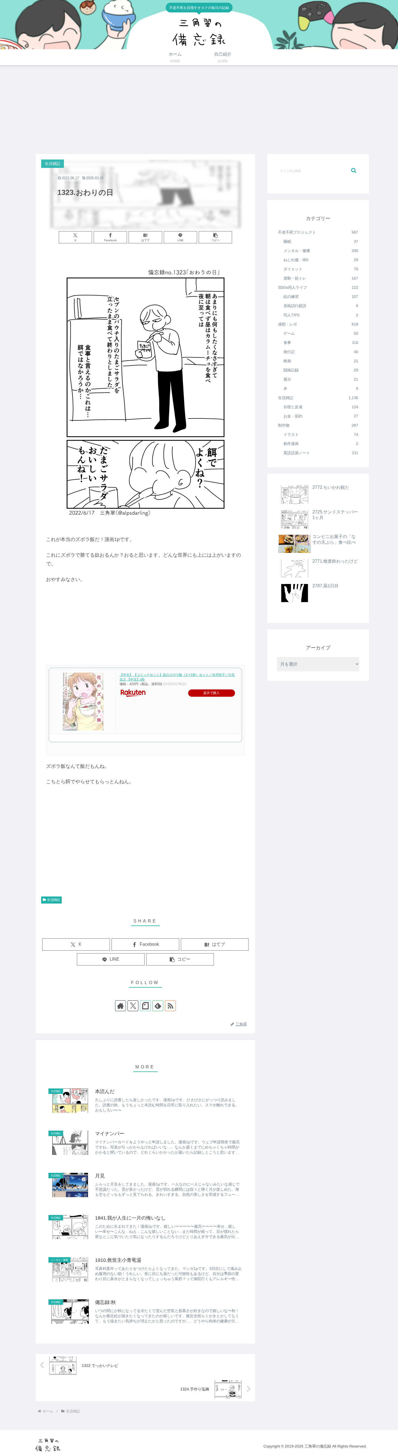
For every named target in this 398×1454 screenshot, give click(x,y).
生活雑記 (53, 900)
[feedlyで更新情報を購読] (157, 1005)
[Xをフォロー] (133, 1005)
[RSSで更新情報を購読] (170, 1005)
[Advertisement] (199, 110)
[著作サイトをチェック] (120, 1005)
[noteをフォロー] (145, 1005)
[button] (215, 237)
